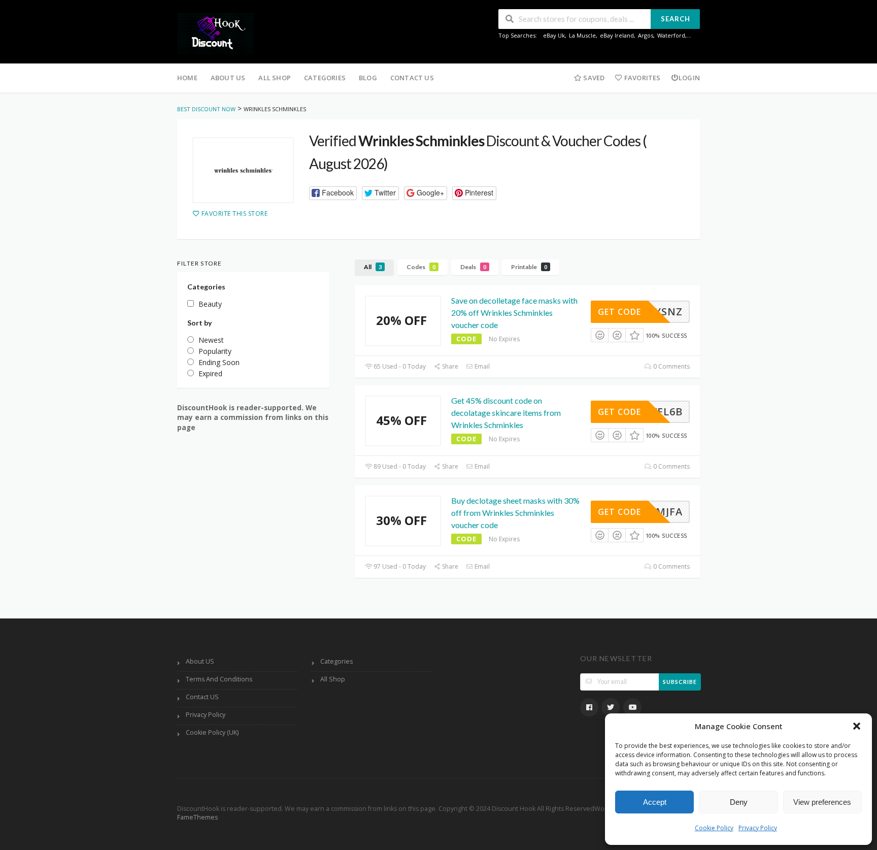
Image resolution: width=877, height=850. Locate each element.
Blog (368, 77)
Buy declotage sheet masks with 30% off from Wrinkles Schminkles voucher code (515, 513)
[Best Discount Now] (215, 33)
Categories (325, 77)
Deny (739, 802)
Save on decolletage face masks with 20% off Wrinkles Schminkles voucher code (514, 313)
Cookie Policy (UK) (212, 732)
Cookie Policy (714, 828)
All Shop (274, 77)
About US (228, 77)
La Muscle (582, 35)
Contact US (412, 77)
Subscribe (680, 681)
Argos (645, 35)
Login (689, 77)
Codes (421, 267)
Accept (654, 802)
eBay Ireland (617, 35)
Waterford (671, 35)
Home (187, 77)
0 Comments (671, 366)
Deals (473, 267)
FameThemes (197, 817)
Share (449, 366)
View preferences (822, 802)
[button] (857, 726)
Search (675, 19)
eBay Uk (554, 35)
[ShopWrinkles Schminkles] (243, 170)
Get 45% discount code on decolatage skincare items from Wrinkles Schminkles (506, 413)
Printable (529, 267)
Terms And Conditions (219, 679)
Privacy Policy (757, 828)
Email (481, 366)
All (373, 267)
